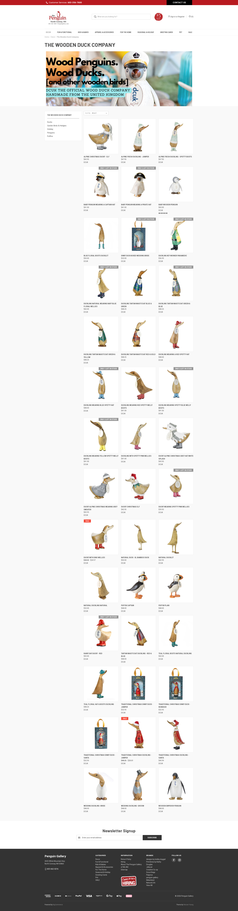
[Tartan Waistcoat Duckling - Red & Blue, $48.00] (138, 633)
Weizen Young (188, 905)
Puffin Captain (127, 605)
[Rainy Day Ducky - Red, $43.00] (101, 633)
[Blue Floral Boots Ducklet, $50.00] (101, 235)
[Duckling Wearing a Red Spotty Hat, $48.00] (176, 334)
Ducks (49, 122)
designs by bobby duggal (155, 859)
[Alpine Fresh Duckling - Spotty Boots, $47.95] (176, 136)
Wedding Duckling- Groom (132, 806)
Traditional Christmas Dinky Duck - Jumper (137, 705)
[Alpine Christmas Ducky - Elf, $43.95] (101, 136)
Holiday (50, 129)
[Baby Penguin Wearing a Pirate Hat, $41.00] (138, 184)
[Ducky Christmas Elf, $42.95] (138, 486)
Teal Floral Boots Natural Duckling (175, 653)
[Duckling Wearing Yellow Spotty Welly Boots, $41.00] (101, 435)
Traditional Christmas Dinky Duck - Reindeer (174, 705)
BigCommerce (58, 905)
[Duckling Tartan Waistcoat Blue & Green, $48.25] (138, 283)
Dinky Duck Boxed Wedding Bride (135, 256)
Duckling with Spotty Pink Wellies (136, 456)
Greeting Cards (166, 32)
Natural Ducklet (166, 557)
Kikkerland (150, 880)
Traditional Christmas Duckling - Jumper (136, 756)
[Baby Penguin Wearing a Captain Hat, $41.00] (101, 184)
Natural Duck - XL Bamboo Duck (135, 557)
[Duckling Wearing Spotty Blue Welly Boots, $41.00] (176, 385)
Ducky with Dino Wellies (94, 557)
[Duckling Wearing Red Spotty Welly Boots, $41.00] (138, 385)
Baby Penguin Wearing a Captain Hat (99, 205)
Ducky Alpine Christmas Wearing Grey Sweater (100, 508)
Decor (48, 32)
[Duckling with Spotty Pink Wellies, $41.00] (138, 435)
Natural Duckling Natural (95, 605)
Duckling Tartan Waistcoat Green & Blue (174, 305)
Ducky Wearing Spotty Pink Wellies (174, 507)
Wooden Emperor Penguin (170, 806)
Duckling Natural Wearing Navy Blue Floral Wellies (100, 305)
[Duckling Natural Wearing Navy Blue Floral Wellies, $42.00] (101, 283)
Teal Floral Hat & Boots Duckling (99, 704)
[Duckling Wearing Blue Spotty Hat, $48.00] (101, 385)
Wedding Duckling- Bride (94, 806)
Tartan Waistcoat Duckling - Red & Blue (136, 654)
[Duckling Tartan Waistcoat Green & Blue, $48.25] (176, 283)
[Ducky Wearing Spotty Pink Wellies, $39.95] (176, 486)
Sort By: (88, 113)
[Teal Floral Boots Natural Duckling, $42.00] (176, 633)
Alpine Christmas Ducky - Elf (96, 157)
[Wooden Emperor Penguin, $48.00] (176, 785)
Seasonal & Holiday (145, 32)
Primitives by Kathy (153, 862)
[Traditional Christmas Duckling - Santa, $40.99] (176, 734)
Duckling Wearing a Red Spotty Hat (174, 354)
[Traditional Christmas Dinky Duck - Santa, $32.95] (101, 734)
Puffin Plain (164, 605)
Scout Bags (150, 872)
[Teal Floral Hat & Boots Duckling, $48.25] (101, 684)
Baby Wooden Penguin (168, 205)
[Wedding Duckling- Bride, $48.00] (101, 785)
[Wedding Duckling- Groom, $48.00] (138, 785)
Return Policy (126, 859)
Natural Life (150, 883)
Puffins (50, 136)
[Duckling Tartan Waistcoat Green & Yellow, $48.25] (101, 334)
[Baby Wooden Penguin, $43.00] (176, 184)
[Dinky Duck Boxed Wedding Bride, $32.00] (138, 235)
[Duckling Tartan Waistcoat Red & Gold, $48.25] (138, 334)
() (192, 17)
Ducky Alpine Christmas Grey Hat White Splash (176, 457)
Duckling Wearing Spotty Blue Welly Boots (175, 406)
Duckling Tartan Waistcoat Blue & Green (136, 305)
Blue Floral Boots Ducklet (96, 256)
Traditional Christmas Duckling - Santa (174, 756)
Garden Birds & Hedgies (56, 126)
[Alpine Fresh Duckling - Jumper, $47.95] (138, 136)
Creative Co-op (152, 870)
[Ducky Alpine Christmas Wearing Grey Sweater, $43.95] (101, 486)
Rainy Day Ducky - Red (93, 653)
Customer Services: (65, 2)
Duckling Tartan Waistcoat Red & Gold (138, 354)
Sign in (173, 17)
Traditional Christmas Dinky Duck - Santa (99, 756)
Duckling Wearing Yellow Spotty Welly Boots (101, 457)
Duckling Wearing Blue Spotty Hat (99, 405)
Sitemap (124, 870)
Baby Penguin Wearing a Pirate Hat (136, 205)
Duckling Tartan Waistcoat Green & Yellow (99, 355)
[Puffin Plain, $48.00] (176, 585)
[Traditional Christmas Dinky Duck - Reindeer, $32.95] (176, 684)
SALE (190, 32)
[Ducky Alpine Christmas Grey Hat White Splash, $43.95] (176, 435)
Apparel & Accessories (104, 32)
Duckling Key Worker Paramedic (173, 256)
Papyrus (149, 875)
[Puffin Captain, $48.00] (138, 585)
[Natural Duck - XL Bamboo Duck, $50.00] (138, 537)
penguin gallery (152, 877)
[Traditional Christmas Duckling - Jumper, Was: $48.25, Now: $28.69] (138, 734)
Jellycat (149, 867)
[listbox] (100, 113)
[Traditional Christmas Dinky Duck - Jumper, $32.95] (138, 684)
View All (149, 885)
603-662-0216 (52, 869)
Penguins (51, 133)
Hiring (123, 862)
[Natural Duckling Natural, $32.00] (101, 585)
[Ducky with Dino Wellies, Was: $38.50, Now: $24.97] (101, 537)
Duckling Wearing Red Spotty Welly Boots (136, 406)
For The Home (125, 32)
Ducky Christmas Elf (130, 507)
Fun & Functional (64, 32)
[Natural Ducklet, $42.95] (176, 537)
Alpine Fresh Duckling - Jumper (135, 157)
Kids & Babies (83, 32)
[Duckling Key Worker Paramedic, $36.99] (176, 235)
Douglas (149, 864)
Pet (180, 32)
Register (181, 17)
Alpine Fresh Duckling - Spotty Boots (175, 157)
